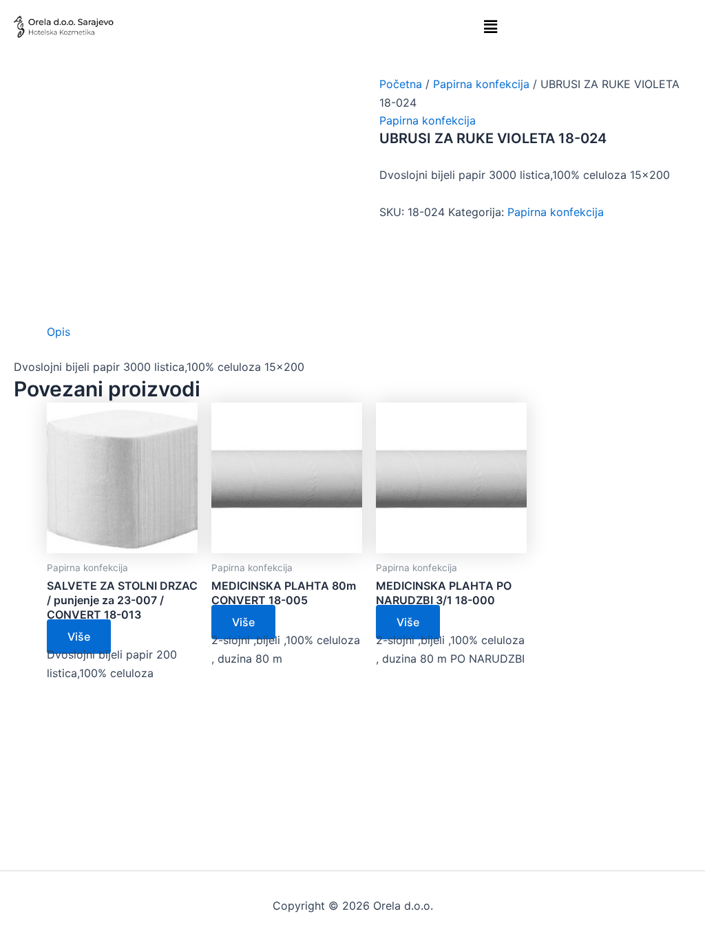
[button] (491, 26)
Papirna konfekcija (481, 84)
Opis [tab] (58, 332)
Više (78, 636)
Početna (400, 84)
